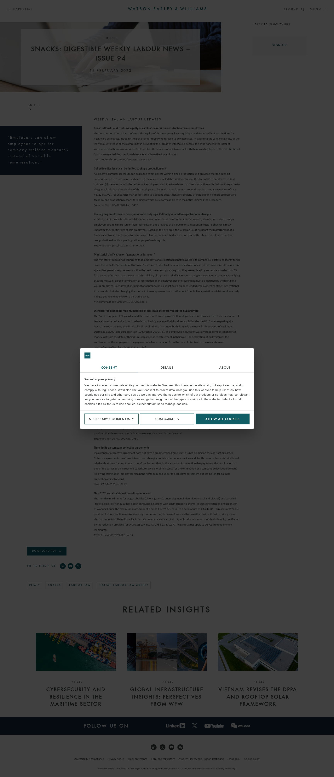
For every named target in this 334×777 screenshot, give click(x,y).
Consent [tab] (109, 367)
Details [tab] (167, 367)
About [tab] (225, 367)
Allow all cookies (222, 419)
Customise (164, 419)
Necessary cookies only (111, 419)
